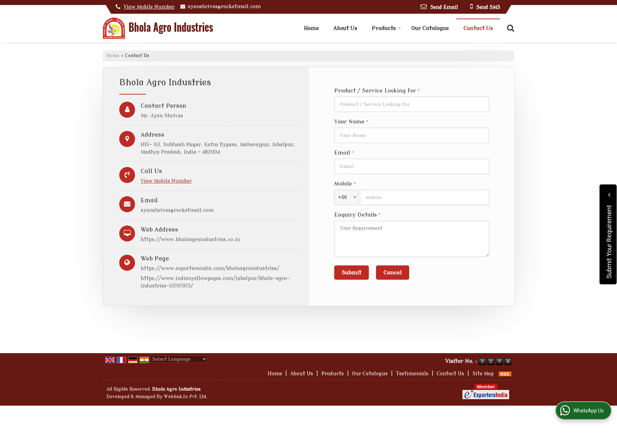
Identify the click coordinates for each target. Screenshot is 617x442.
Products (384, 28)
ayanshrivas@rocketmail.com (224, 6)
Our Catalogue (430, 28)
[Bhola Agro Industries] (158, 28)
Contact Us (478, 28)
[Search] (509, 27)
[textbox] (411, 104)
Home (311, 28)
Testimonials (412, 373)
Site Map (483, 373)
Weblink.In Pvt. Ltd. (185, 396)
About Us (345, 28)
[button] (149, 7)
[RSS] (505, 373)
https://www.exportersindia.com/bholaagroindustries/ (210, 268)
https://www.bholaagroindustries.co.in (190, 239)
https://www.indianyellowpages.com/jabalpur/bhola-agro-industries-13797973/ (215, 282)
